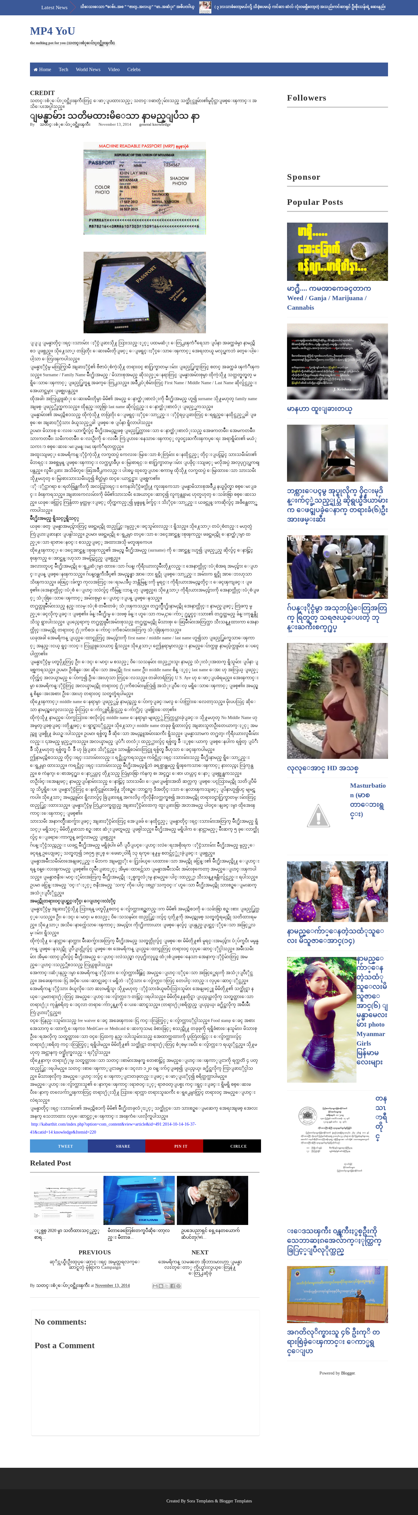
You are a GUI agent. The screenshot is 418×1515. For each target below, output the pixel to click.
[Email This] (155, 1286)
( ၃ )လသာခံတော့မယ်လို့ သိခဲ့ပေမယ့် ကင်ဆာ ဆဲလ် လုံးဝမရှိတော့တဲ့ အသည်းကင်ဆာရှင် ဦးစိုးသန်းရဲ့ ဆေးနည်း (267, 7)
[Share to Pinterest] (178, 1286)
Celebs (133, 69)
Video (114, 69)
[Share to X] (167, 1286)
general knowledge (155, 124)
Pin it (181, 1146)
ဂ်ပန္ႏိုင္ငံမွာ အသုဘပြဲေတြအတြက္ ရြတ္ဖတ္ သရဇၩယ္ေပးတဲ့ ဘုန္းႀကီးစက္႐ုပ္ (337, 617)
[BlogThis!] (161, 1286)
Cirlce (238, 1146)
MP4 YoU (52, 31)
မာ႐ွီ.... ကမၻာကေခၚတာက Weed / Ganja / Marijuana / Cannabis (329, 298)
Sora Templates (200, 1501)
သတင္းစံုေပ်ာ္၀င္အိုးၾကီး (65, 124)
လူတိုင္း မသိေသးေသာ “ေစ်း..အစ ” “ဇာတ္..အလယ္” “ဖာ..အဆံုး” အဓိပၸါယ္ (96, 7)
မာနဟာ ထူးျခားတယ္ (320, 408)
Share (123, 1146)
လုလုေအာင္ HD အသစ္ (323, 768)
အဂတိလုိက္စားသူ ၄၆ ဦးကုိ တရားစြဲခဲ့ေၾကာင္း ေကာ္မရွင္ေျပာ (333, 1341)
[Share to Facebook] (173, 1286)
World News (88, 69)
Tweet (65, 1146)
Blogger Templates (235, 1501)
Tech (63, 69)
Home (45, 69)
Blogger (348, 1373)
